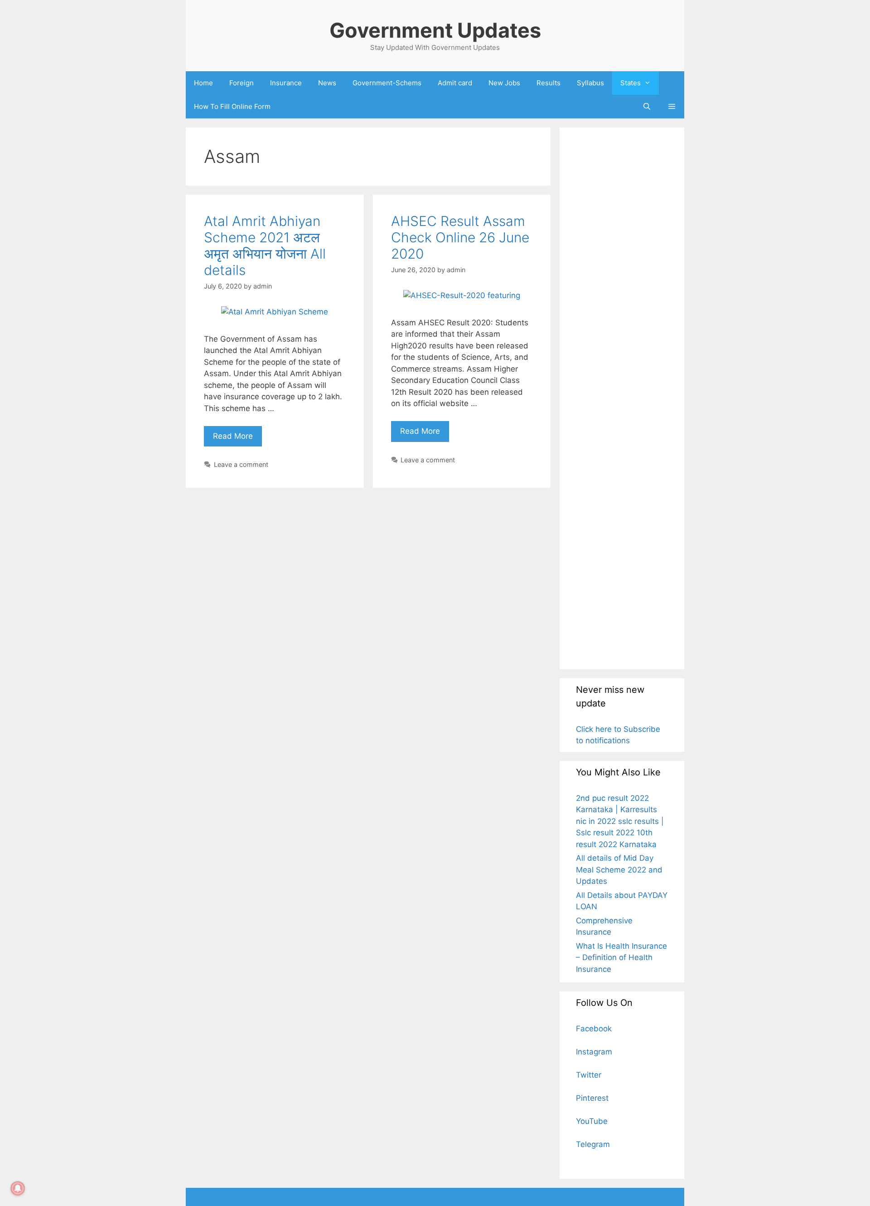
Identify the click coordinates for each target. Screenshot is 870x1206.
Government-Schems (387, 82)
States (630, 82)
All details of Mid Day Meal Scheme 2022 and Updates (619, 869)
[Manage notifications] (17, 1188)
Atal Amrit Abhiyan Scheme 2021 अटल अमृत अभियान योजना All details (265, 245)
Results (548, 82)
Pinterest (592, 1098)
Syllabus (590, 82)
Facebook (594, 1028)
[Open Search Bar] (646, 106)
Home (203, 82)
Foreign (241, 82)
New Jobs (504, 82)
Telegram (593, 1144)
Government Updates (435, 30)
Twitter (588, 1074)
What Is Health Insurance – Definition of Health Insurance (621, 957)
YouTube (592, 1121)
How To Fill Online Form (232, 106)
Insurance (286, 82)
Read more (237, 433)
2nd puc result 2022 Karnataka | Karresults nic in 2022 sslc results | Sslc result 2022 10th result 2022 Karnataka (620, 821)
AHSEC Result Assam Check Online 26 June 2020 (460, 237)
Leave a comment (241, 464)
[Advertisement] (622, 398)
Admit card (455, 82)
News (327, 82)
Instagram (594, 1051)
